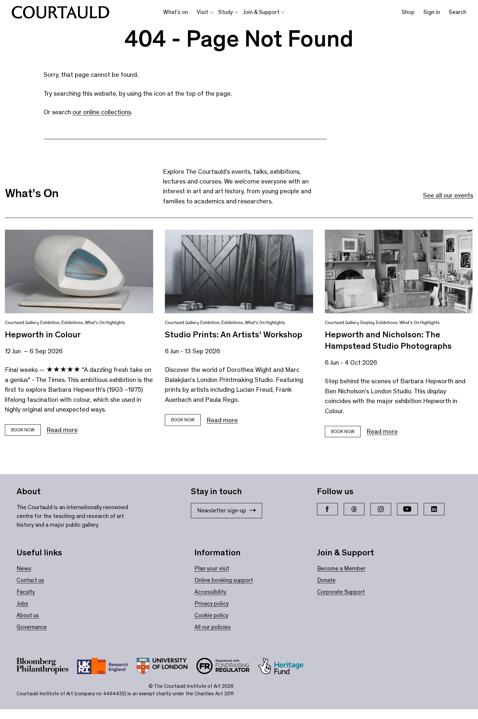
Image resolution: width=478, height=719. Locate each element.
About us (28, 615)
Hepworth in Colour (43, 334)
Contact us (30, 580)
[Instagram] (380, 509)
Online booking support (223, 580)
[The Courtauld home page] (60, 12)
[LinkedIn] (434, 509)
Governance (32, 627)
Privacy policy (211, 603)
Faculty (26, 591)
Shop (408, 12)
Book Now (182, 420)
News (24, 568)
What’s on (175, 12)
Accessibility (210, 591)
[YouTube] (407, 509)
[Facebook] (327, 509)
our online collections (102, 112)
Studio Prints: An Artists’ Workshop (233, 334)
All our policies (212, 627)
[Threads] (354, 509)
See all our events (448, 195)
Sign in (431, 12)
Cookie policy (211, 615)
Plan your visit (211, 568)
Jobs (22, 603)
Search (457, 12)
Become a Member (341, 568)
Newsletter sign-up (221, 510)
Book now (22, 430)
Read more (62, 430)
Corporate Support (341, 591)
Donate (326, 580)
